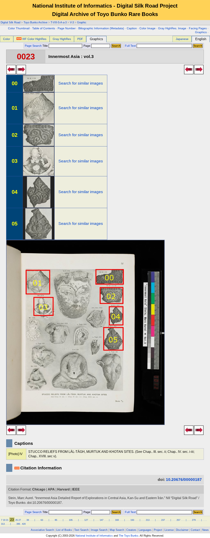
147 (101, 520)
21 (7, 520)
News (205, 529)
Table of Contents (43, 28)
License (169, 529)
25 (16, 520)
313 (3, 524)
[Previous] (11, 73)
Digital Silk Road (10, 22)
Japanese (182, 39)
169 (117, 520)
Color (6, 39)
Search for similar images (80, 83)
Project (158, 529)
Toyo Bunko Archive (35, 22)
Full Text (130, 45)
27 (19, 520)
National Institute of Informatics (94, 535)
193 (132, 520)
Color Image (147, 28)
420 (24, 524)
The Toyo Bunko (128, 535)
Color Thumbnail (19, 28)
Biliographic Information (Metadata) (101, 28)
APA (51, 489)
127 (86, 520)
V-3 (72, 22)
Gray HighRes (62, 39)
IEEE (76, 489)
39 (27, 520)
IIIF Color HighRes (34, 39)
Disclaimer (182, 529)
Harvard (63, 489)
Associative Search (42, 529)
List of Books (64, 529)
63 (42, 520)
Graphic (81, 22)
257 (178, 520)
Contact (195, 529)
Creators (131, 529)
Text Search (81, 529)
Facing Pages (198, 28)
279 (194, 520)
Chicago (38, 489)
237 (163, 520)
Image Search (99, 529)
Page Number (67, 28)
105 (71, 520)
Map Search (117, 529)
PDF (80, 39)
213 (148, 520)
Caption (132, 28)
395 (18, 524)
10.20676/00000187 (184, 479)
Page (87, 45)
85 (56, 520)
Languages (145, 529)
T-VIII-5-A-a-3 (59, 22)
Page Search (33, 45)
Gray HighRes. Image (172, 28)
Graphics (201, 32)
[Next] (21, 73)
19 (4, 520)
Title (45, 45)
